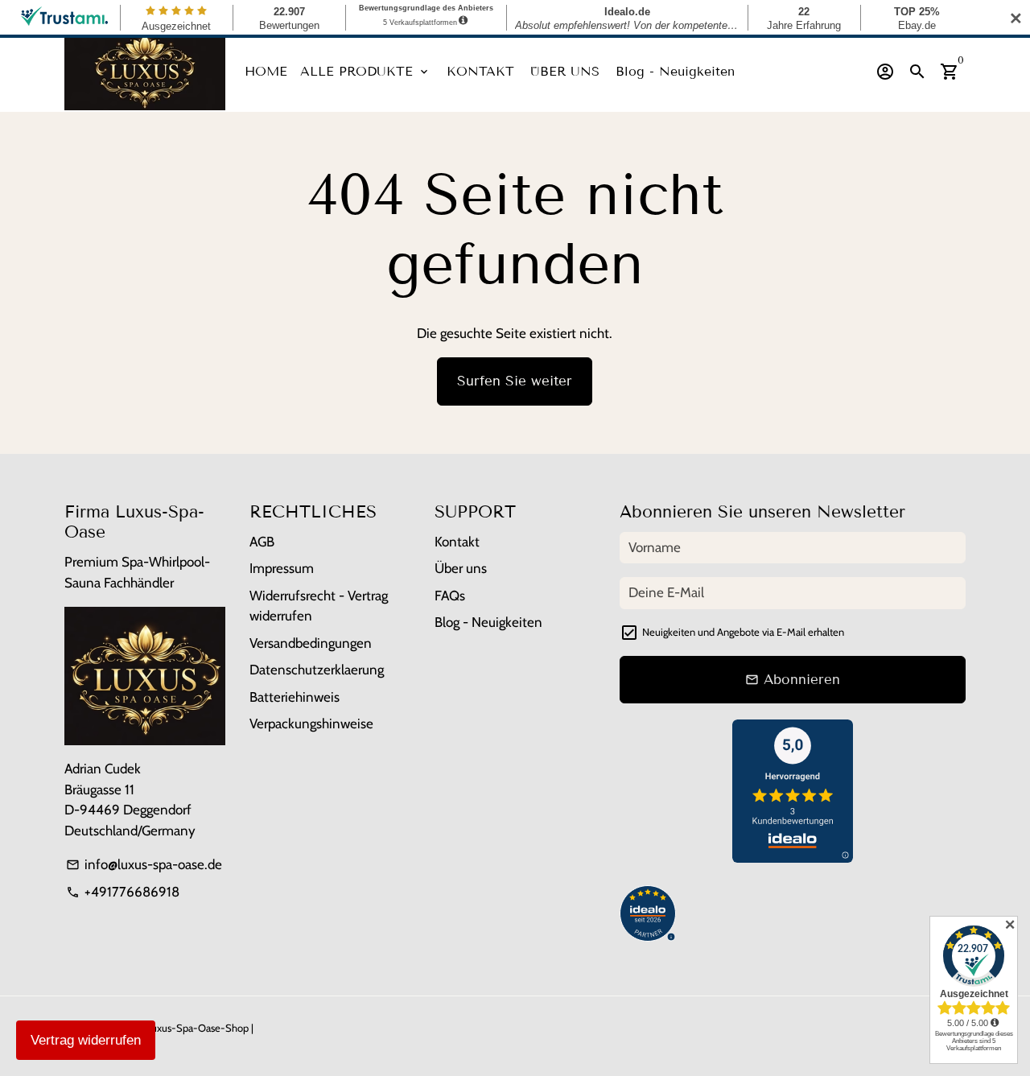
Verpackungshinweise (311, 723)
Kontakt (457, 542)
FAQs (450, 595)
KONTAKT (480, 71)
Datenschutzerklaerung (316, 670)
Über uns (461, 568)
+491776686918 (122, 892)
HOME (266, 71)
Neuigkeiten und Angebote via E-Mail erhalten (743, 631)
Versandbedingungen (310, 643)
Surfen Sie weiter (514, 381)
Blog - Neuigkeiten (675, 71)
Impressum (281, 568)
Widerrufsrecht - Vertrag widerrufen (318, 606)
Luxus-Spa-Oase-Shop (197, 1027)
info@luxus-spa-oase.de (144, 864)
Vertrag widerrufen (86, 1040)
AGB (261, 542)
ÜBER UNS (564, 71)
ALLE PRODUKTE (365, 71)
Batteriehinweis (294, 697)
